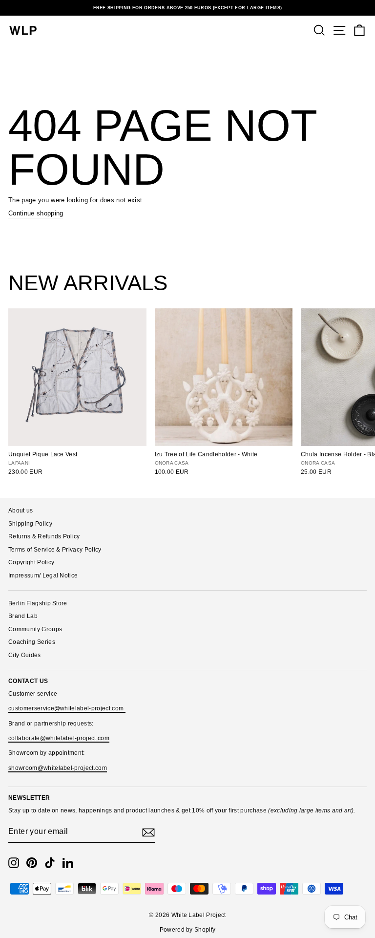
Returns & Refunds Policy (44, 536)
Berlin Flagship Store (37, 603)
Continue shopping (35, 213)
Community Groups (35, 629)
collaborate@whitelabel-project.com (58, 738)
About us (20, 510)
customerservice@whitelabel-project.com (66, 708)
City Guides (24, 655)
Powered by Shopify (188, 929)
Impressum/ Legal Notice (43, 575)
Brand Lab (23, 616)
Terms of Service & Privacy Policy (55, 549)
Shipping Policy (30, 523)
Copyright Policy (31, 562)
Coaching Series (31, 642)
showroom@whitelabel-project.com (57, 768)
